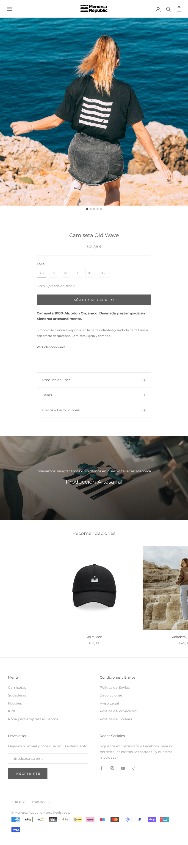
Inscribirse (28, 773)
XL (90, 273)
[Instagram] (112, 768)
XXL (104, 273)
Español (39, 802)
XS (41, 273)
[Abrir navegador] (9, 9)
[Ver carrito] (179, 8)
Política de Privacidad (118, 711)
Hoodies (15, 703)
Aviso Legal (109, 703)
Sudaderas (17, 695)
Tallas (47, 395)
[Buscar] (168, 8)
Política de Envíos (115, 687)
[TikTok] (133, 768)
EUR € (16, 802)
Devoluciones (111, 695)
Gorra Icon (94, 637)
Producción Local (57, 380)
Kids (11, 711)
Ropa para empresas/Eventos (33, 719)
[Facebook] (101, 768)
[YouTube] (123, 768)
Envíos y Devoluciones (61, 410)
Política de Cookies (116, 719)
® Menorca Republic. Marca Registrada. (40, 812)
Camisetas (17, 687)
